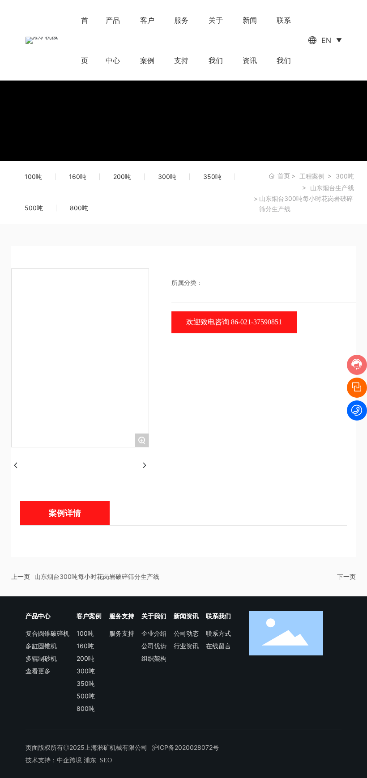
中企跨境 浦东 (76, 760)
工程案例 (311, 176)
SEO (106, 760)
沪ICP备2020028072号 (185, 747)
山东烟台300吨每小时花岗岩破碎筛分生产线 (96, 576)
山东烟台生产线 (332, 187)
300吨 (345, 176)
